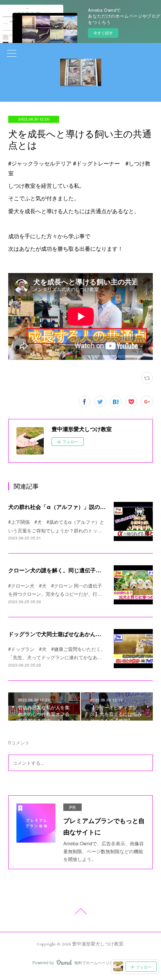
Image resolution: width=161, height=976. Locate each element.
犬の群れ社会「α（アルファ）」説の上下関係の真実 (73, 506)
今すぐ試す (103, 33)
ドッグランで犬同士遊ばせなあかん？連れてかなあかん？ (79, 634)
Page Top (80, 912)
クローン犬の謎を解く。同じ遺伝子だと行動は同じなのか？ (82, 570)
